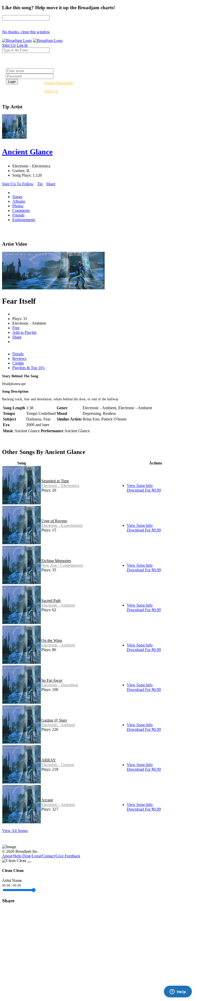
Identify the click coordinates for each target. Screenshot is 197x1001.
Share (50, 184)
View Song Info (140, 485)
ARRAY (48, 760)
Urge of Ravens (54, 521)
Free (15, 328)
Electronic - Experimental (62, 525)
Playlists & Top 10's (28, 368)
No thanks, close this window (26, 32)
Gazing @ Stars (54, 720)
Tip (40, 184)
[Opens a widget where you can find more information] (178, 992)
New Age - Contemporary (62, 565)
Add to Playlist (24, 332)
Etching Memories (56, 561)
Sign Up (51, 91)
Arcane (47, 800)
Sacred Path (51, 600)
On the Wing (51, 640)
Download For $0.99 (144, 490)
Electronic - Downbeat (59, 685)
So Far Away (52, 680)
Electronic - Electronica (60, 485)
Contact (48, 856)
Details (18, 354)
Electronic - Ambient (58, 605)
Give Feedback (68, 856)
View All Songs (15, 830)
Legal (36, 856)
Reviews (19, 358)
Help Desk (22, 856)
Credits (18, 363)
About (7, 856)
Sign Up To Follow (18, 184)
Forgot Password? (59, 83)
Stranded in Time (55, 481)
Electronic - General (57, 765)
